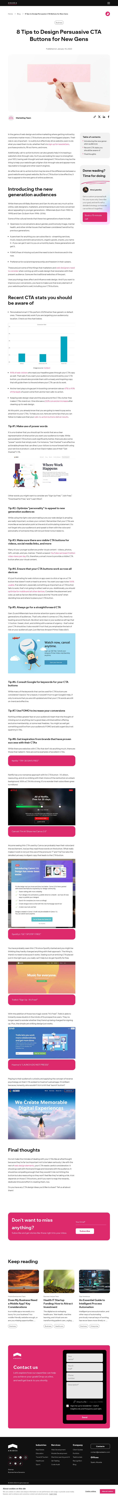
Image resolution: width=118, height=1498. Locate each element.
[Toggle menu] (108, 3)
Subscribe (85, 1231)
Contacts (100, 1446)
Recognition (77, 1461)
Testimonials (77, 1457)
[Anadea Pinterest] (10, 1463)
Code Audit (55, 1464)
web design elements (24, 1165)
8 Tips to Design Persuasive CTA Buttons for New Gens (46, 14)
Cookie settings (90, 1491)
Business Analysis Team (51, 1296)
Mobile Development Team (17, 1296)
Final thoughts (90, 154)
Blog (19, 14)
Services (55, 1445)
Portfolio (76, 1453)
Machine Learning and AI (60, 1457)
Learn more (53, 1494)
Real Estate (40, 1450)
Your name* (71, 1357)
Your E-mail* (71, 1367)
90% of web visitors (19, 372)
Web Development (58, 1450)
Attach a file (89, 1402)
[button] (94, 117)
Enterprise (94, 1326)
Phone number (71, 1376)
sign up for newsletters (58, 144)
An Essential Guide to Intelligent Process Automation (92, 1303)
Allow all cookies (107, 1491)
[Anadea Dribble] (25, 1457)
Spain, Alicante (96, 1462)
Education (39, 1453)
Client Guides (78, 1450)
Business (59, 23)
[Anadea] (12, 1447)
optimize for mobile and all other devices (26, 591)
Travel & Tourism (42, 1457)
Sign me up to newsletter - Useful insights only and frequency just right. (86, 1407)
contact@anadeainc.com (100, 1452)
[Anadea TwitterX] (20, 1457)
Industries (41, 1445)
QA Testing (55, 1461)
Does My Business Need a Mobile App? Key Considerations (22, 1303)
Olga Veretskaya (84, 1296)
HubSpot (47, 368)
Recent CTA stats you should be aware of (93, 148)
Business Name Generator (16, 1472)
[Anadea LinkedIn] (10, 1457)
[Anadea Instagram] (15, 1463)
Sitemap (11, 1469)
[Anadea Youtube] (15, 1457)
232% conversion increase (56, 401)
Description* (73, 1385)
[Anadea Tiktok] (20, 1463)
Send (84, 1417)
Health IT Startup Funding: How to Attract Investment (58, 1303)
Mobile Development (59, 1453)
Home (10, 14)
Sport (38, 1464)
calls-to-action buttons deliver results (51, 417)
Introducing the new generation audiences (95, 142)
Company (78, 1445)
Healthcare (59, 1326)
